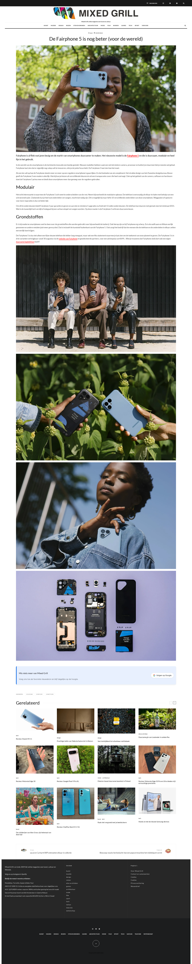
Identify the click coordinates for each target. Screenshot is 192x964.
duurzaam (30, 694)
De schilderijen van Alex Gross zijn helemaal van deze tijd (33, 833)
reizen (68, 25)
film (109, 25)
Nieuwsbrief (135, 886)
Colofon (133, 877)
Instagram (16, 874)
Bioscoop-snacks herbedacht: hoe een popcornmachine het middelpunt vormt (131, 851)
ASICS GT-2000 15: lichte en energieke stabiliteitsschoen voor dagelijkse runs (31, 886)
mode (103, 25)
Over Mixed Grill (137, 871)
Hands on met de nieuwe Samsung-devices (154, 822)
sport (137, 25)
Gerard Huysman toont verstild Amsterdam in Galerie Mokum (26, 893)
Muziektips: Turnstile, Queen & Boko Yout (19, 883)
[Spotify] (176, 3)
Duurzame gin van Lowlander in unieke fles (154, 737)
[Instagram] (163, 3)
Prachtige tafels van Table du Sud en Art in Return (75, 741)
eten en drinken (79, 25)
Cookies (134, 880)
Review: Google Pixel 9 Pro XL (68, 781)
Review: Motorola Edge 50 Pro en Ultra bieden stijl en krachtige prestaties (157, 782)
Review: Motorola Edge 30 (25, 781)
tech (130, 25)
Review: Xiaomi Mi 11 (24, 739)
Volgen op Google (163, 675)
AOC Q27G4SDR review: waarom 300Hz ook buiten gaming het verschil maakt (32, 889)
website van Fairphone (68, 238)
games (123, 25)
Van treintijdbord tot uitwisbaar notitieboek (114, 741)
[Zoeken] (183, 3)
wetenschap (70, 911)
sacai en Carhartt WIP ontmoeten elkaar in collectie (51, 851)
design (61, 25)
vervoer (145, 25)
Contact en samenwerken (140, 874)
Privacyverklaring (137, 883)
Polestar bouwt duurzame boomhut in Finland (114, 781)
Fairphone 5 (133, 155)
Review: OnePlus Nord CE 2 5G (68, 827)
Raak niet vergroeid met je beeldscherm (112, 822)
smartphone (50, 694)
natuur (68, 905)
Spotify (24, 874)
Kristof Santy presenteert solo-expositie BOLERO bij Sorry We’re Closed (29, 896)
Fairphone (40, 694)
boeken (116, 25)
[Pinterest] (170, 3)
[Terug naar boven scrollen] (96, 943)
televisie (69, 908)
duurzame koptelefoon (25, 242)
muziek (53, 25)
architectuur (93, 25)
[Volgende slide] (174, 702)
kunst (46, 25)
